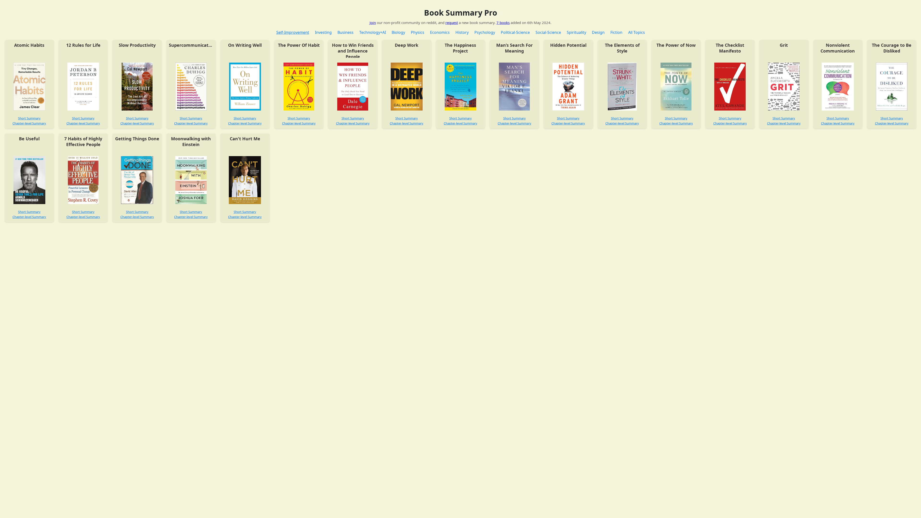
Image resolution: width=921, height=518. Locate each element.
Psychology (484, 32)
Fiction (616, 32)
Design (598, 32)
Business (345, 32)
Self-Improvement (292, 32)
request (451, 22)
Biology (398, 32)
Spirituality (576, 32)
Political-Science (515, 32)
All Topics (636, 32)
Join (373, 22)
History (462, 32)
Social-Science (548, 32)
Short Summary (29, 118)
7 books (503, 22)
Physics (417, 32)
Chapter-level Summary (29, 123)
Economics (440, 32)
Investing (323, 32)
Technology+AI (372, 32)
